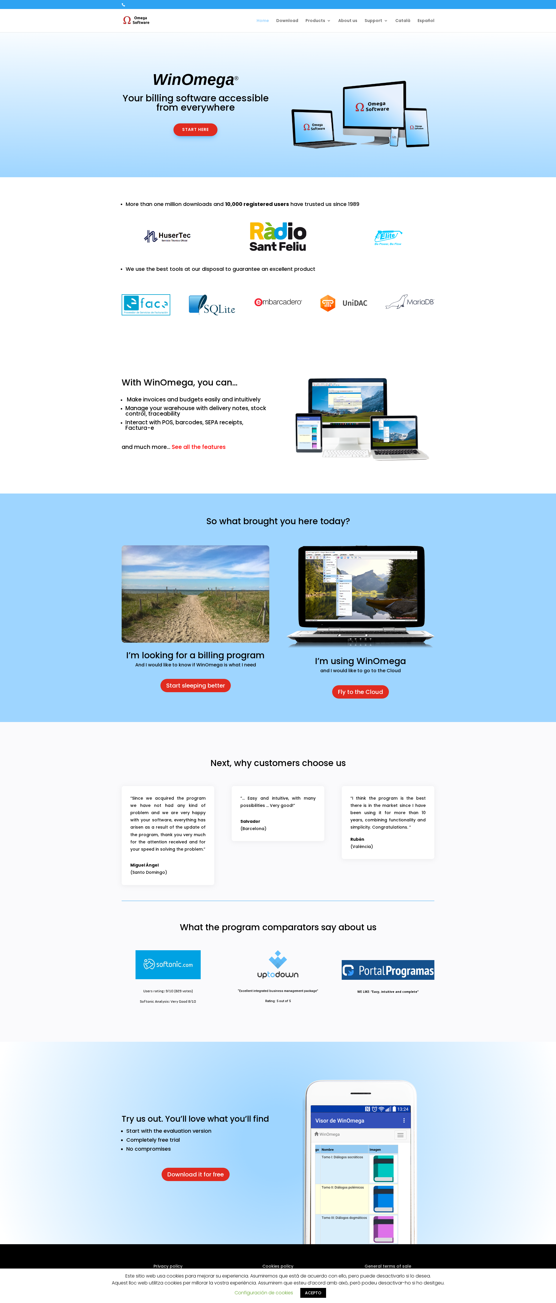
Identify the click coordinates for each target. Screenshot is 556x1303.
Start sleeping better (195, 685)
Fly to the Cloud (360, 692)
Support (373, 21)
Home (263, 21)
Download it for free (195, 1174)
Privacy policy (167, 1266)
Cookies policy (277, 1266)
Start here (195, 129)
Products (315, 21)
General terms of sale (388, 1266)
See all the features (199, 447)
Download (287, 21)
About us (347, 21)
